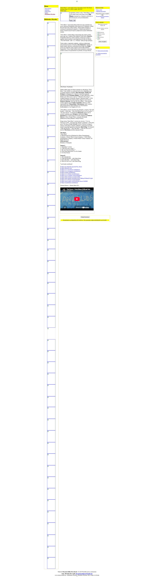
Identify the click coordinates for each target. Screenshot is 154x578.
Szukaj (46, 12)
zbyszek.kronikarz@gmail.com (84, 573)
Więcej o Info (99, 9)
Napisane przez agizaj (101, 11)
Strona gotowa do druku (103, 50)
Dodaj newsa (48, 11)
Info (65, 10)
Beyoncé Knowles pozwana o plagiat (102, 17)
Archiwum (47, 10)
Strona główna (48, 8)
